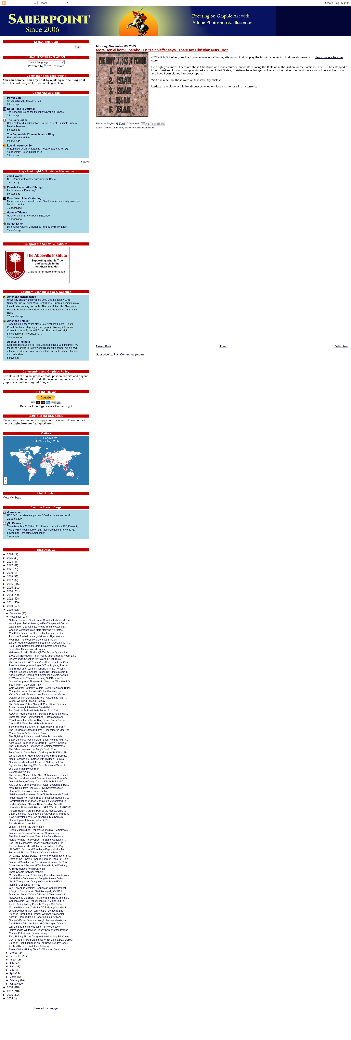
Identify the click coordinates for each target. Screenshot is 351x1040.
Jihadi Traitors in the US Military (26, 826)
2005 (10, 998)
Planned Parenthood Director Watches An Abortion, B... (39, 914)
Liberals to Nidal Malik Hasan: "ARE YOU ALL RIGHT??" (40, 807)
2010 (10, 606)
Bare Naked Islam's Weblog (24, 198)
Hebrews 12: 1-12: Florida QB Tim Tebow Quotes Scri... (39, 652)
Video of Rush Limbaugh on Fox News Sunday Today (38, 943)
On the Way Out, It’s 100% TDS (24, 100)
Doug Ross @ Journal (21, 108)
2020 (10, 572)
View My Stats (12, 497)
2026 (10, 554)
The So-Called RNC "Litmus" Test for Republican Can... (39, 662)
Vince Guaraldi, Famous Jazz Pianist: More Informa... (38, 694)
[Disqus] (222, 185)
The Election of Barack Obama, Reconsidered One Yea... (40, 730)
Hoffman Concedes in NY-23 (24, 884)
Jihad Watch (15, 176)
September (16, 956)
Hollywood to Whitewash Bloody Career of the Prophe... (39, 930)
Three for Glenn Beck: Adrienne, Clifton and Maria (36, 717)
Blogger (53, 1008)
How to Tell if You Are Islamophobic (28, 791)
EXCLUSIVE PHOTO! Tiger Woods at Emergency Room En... (42, 655)
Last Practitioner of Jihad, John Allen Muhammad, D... (38, 801)
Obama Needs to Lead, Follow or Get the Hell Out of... (38, 762)
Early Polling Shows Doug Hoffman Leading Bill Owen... (39, 936)
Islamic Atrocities (133, 127)
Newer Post (103, 346)
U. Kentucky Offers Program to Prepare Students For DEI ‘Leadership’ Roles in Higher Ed (38, 150)
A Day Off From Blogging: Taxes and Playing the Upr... (38, 713)
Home (222, 346)
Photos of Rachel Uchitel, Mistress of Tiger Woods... (37, 636)
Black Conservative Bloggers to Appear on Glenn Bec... (39, 813)
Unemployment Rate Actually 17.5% (29, 820)
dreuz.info (13, 512)
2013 (10, 594)
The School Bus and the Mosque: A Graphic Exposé (35, 112)
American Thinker (18, 320)
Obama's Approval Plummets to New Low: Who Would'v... (40, 681)
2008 (10, 987)
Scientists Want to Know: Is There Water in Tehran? (37, 726)
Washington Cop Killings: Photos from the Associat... (37, 626)
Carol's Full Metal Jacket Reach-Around (31, 723)
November (16, 616)
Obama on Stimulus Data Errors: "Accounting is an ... (38, 697)
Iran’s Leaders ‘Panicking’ (21, 190)
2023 (10, 561)
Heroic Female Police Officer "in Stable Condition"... (37, 839)
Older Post (341, 346)
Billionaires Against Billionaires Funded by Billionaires (37, 226)
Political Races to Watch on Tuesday (29, 946)
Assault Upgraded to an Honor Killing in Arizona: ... (37, 917)
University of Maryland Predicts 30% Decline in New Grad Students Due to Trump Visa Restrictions (38, 301)
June (13, 966)
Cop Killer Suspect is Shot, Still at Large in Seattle (36, 633)
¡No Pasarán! (15, 523)
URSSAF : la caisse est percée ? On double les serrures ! (38, 515)
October (14, 952)
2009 (10, 609)
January (14, 983)
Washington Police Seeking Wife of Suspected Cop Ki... (39, 623)
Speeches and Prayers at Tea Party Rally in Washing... (39, 865)
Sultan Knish (15, 223)
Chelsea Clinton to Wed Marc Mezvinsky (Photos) (36, 630)
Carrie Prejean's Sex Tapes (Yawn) (28, 733)
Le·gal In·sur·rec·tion (20, 145)
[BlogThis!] (151, 124)
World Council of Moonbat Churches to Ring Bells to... (38, 755)
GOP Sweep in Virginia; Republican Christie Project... (38, 888)
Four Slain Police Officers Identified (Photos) (33, 639)
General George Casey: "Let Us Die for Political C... (37, 781)
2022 (10, 565)
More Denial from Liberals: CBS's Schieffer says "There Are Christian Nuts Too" (162, 50)
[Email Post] (142, 123)
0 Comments (133, 123)
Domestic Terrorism (113, 127)
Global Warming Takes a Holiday (27, 701)
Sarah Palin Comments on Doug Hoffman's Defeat (36, 878)
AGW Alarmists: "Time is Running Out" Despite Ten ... (38, 678)
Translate (58, 66)
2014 (10, 591)
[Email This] (147, 124)
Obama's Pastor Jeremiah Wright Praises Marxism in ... (39, 920)
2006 (10, 994)
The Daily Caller (17, 120)
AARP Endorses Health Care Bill (27, 868)
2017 (10, 580)
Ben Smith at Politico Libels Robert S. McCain (34, 710)
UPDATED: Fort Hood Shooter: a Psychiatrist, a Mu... (37, 849)
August (14, 959)
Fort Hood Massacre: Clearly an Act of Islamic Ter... (36, 843)
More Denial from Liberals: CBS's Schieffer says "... (37, 788)
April (12, 973)
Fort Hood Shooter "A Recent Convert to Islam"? (35, 852)
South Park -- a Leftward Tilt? (25, 684)
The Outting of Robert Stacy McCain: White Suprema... (38, 704)
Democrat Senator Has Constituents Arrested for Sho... (39, 862)
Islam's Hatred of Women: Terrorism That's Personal (37, 668)
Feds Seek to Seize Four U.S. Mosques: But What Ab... (38, 752)
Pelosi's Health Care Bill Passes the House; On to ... (37, 810)
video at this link (179, 86)
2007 (10, 991)
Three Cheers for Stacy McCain (26, 872)
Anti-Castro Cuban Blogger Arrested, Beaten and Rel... (39, 784)
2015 (10, 587)
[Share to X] (155, 124)
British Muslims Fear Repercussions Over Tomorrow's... (39, 830)
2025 (10, 558)
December (16, 613)
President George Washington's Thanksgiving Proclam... (40, 665)
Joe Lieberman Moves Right (24, 768)
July (12, 963)
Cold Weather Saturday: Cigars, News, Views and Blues (39, 688)
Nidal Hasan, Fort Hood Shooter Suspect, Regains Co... (39, 797)
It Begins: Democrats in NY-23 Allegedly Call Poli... (36, 891)
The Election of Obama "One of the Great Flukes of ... (38, 836)
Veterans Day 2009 (19, 772)
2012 (10, 598)
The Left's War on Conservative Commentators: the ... (38, 746)
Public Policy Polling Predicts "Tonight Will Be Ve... (36, 904)
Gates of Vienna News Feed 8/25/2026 (28, 215)
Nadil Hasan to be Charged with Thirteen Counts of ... (38, 759)
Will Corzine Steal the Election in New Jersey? (34, 926)
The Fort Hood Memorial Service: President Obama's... (39, 778)
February (15, 980)
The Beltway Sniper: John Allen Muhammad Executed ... (39, 775)
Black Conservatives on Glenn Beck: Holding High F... (38, 739)
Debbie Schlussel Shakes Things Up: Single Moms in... (39, 672)
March (13, 976)
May (12, 970)
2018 (10, 576)
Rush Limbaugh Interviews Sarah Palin (30, 707)
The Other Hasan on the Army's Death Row (32, 749)
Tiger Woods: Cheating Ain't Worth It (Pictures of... (36, 659)
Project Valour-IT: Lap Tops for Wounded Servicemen (38, 949)
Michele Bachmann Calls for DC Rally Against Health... (39, 907)
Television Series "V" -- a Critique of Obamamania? (37, 894)
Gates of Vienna (17, 212)
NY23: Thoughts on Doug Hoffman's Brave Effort (35, 881)
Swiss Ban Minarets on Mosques (27, 649)
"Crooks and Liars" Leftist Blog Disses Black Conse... (38, 720)
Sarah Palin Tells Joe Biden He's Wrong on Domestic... (39, 923)
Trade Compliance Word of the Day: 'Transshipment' (36, 324)
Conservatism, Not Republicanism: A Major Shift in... (37, 901)
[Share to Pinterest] (163, 124)
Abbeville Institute (18, 341)
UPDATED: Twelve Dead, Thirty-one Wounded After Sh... (40, 855)
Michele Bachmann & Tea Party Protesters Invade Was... (40, 875)
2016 (10, 584)
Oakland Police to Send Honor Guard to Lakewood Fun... (40, 620)
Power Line (14, 97)
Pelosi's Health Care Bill (22, 823)
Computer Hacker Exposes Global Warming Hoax (36, 691)
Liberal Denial (148, 127)
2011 (10, 602)
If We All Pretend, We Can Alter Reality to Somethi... (37, 817)
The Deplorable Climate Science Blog (30, 134)
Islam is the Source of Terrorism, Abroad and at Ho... (37, 833)
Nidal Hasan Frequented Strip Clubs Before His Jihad (38, 794)
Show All (85, 162)
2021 (10, 569)
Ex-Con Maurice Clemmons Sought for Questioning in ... (39, 642)
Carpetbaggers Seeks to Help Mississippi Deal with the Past (40, 344)
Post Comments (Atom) (129, 354)
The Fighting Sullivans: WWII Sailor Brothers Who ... (37, 736)
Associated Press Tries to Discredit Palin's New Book (38, 743)
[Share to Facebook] (159, 124)
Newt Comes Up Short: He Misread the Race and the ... (39, 897)
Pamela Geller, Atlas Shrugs (24, 187)
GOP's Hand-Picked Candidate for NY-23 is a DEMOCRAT (41, 939)
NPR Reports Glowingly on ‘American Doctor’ (32, 179)
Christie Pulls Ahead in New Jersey (28, 933)
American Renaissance (21, 296)
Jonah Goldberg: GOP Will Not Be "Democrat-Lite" (36, 910)
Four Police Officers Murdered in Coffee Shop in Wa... (38, 646)
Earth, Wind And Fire (18, 137)
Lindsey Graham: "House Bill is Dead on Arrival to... (37, 804)
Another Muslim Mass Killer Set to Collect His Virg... (37, 846)
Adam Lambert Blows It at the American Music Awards (38, 675)
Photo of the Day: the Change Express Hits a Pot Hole (38, 859)
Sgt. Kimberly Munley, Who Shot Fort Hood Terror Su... (38, 765)
